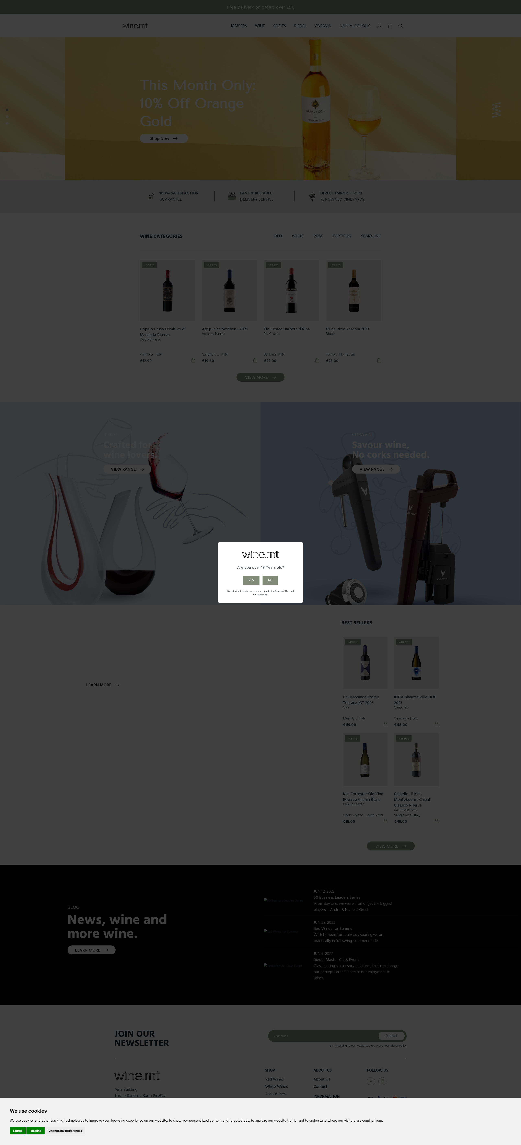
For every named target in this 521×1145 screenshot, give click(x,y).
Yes (251, 580)
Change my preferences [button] (65, 1130)
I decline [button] (35, 1130)
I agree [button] (17, 1130)
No (270, 580)
